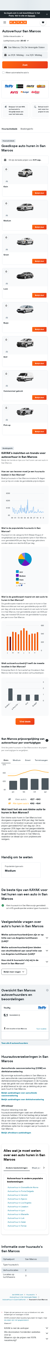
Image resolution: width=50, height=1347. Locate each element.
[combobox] (13, 36)
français (31, 15)
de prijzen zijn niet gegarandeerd (16, 1320)
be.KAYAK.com (17, 1295)
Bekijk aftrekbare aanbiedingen (16, 1132)
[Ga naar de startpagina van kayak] (18, 22)
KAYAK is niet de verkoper (16, 1328)
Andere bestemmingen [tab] (17, 1168)
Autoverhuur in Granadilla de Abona (23, 1187)
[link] (25, 721)
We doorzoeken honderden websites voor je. (22, 1333)
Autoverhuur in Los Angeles (19, 1203)
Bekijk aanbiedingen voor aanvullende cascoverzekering (19, 1094)
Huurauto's (30, 1295)
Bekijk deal (39, 193)
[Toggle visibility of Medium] (21, 575)
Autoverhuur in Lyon (16, 1210)
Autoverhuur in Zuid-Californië (14, 1300)
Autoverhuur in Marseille (18, 1214)
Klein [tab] (6, 760)
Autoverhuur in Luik (16, 1218)
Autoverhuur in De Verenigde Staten (23, 1297)
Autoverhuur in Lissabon (18, 1206)
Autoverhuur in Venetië (18, 1195)
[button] (47, 14)
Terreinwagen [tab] (41, 760)
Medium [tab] (17, 760)
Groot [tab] (27, 760)
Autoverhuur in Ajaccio (17, 1199)
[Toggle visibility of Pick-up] (20, 583)
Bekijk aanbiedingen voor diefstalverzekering (22, 1099)
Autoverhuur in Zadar (17, 1222)
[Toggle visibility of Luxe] (19, 587)
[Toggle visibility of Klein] (19, 579)
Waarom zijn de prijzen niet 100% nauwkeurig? (20, 1339)
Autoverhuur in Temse (17, 1226)
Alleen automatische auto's (17, 72)
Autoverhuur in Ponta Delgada (21, 1191)
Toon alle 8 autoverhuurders (14, 1043)
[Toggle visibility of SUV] (19, 571)
